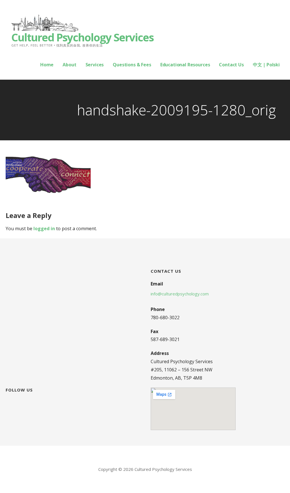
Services (95, 65)
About (69, 65)
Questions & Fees (132, 65)
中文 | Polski (266, 65)
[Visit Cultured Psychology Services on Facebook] (9, 402)
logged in (44, 228)
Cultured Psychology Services (82, 37)
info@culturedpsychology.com (180, 294)
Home (47, 65)
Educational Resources (185, 65)
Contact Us (231, 65)
